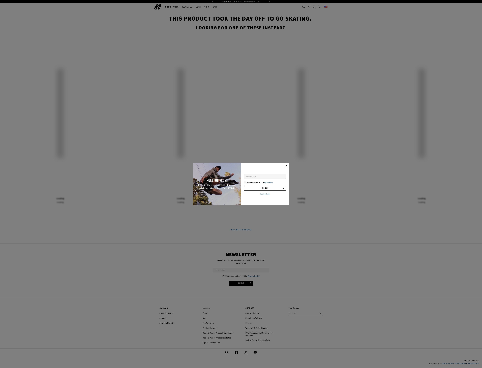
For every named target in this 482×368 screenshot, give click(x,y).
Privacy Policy (268, 182)
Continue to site (265, 194)
